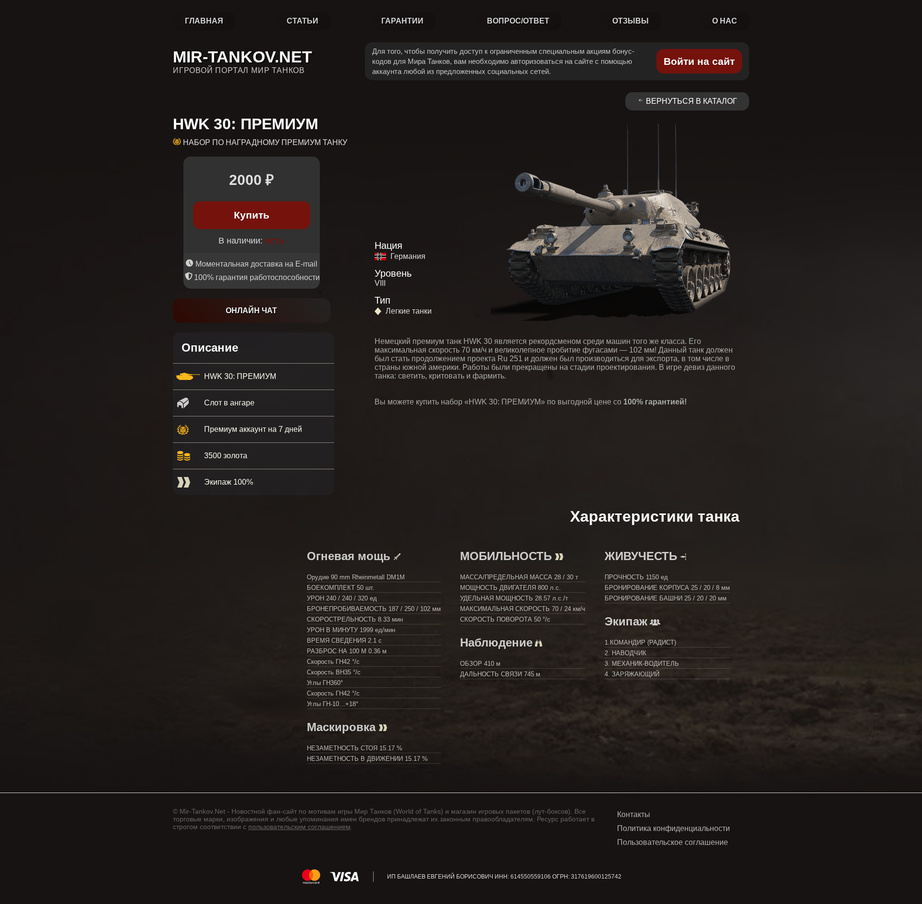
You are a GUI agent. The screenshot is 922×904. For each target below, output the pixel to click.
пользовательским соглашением (299, 827)
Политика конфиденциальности (673, 828)
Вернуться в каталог (691, 101)
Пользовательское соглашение (672, 842)
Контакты (633, 814)
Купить (251, 214)
